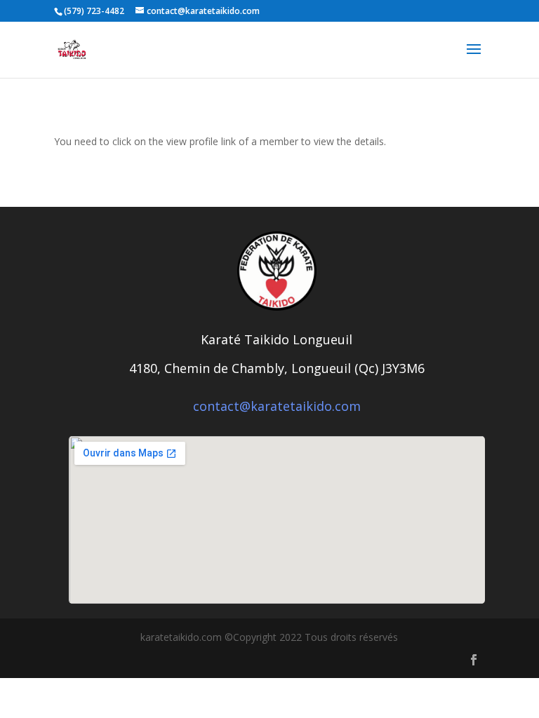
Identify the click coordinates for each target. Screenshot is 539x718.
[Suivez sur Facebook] (474, 660)
